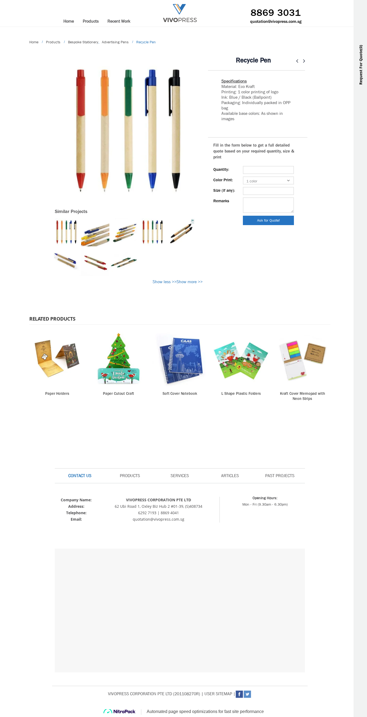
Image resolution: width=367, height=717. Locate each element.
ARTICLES (230, 475)
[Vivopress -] (180, 13)
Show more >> (190, 282)
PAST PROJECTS (279, 475)
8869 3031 (276, 13)
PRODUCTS (130, 475)
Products (91, 21)
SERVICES (180, 475)
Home (68, 21)
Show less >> (165, 282)
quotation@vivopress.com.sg (275, 22)
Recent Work (118, 21)
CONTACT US (79, 475)
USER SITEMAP (218, 694)
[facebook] (244, 526)
